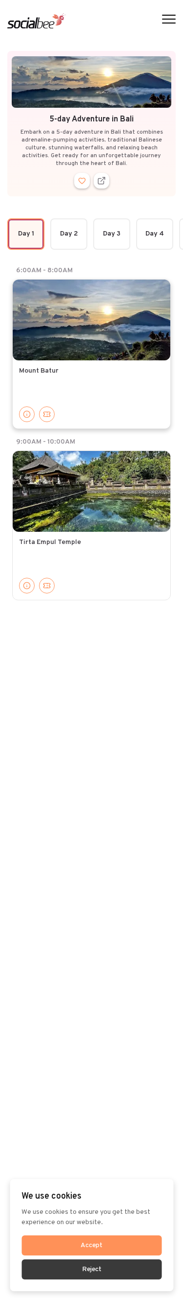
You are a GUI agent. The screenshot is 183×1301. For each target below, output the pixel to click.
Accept (91, 1245)
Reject (92, 1269)
